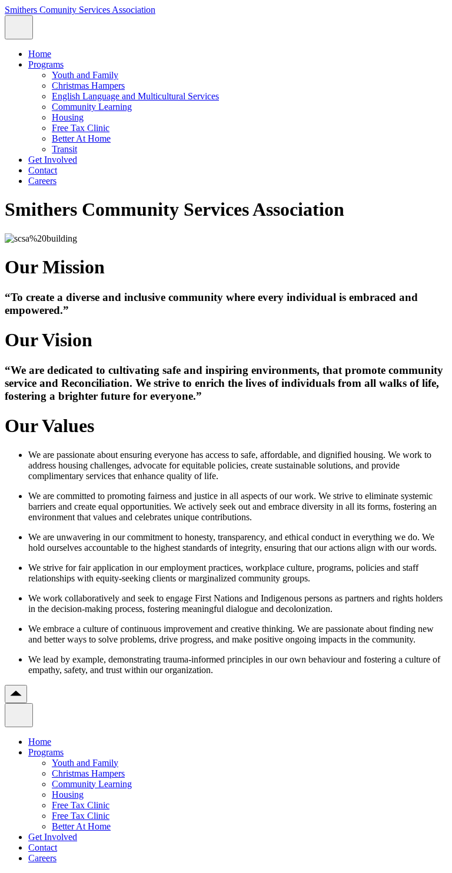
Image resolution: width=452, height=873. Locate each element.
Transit (64, 149)
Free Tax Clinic (80, 128)
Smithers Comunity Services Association (80, 10)
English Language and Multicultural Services (135, 96)
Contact (42, 170)
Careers (42, 181)
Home (39, 54)
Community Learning (92, 107)
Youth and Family (85, 75)
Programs (46, 64)
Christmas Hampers (88, 86)
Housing (68, 117)
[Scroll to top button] (16, 694)
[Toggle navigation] (19, 27)
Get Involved (52, 160)
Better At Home (81, 138)
